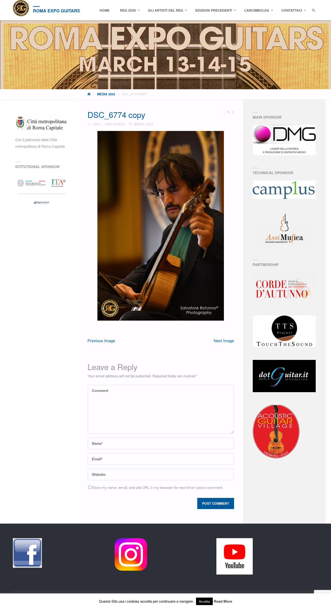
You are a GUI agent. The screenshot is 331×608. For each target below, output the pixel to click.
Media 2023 (106, 94)
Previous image (101, 340)
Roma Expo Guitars (56, 11)
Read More (223, 601)
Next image (224, 340)
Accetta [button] (204, 601)
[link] (313, 10)
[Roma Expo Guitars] (21, 8)
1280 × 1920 (103, 124)
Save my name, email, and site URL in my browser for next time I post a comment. (157, 487)
